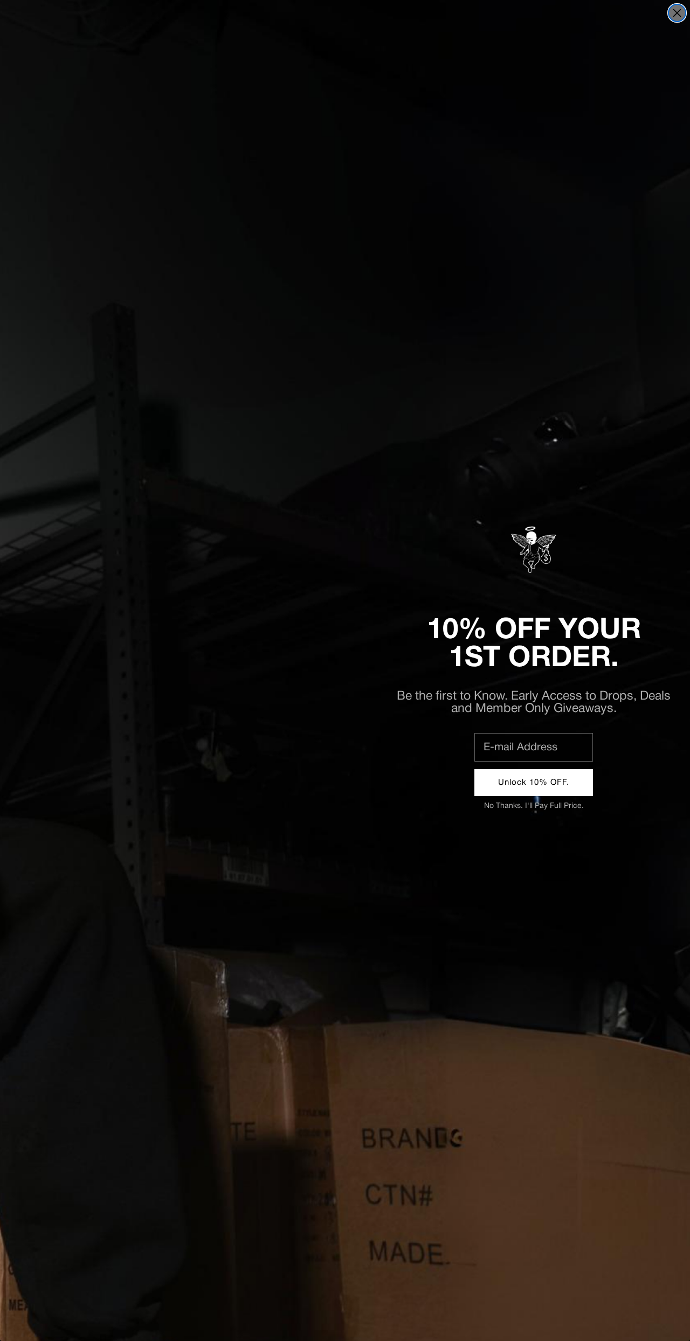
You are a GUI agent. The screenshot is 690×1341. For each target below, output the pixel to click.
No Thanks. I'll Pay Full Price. (534, 806)
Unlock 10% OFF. (533, 782)
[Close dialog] (677, 13)
